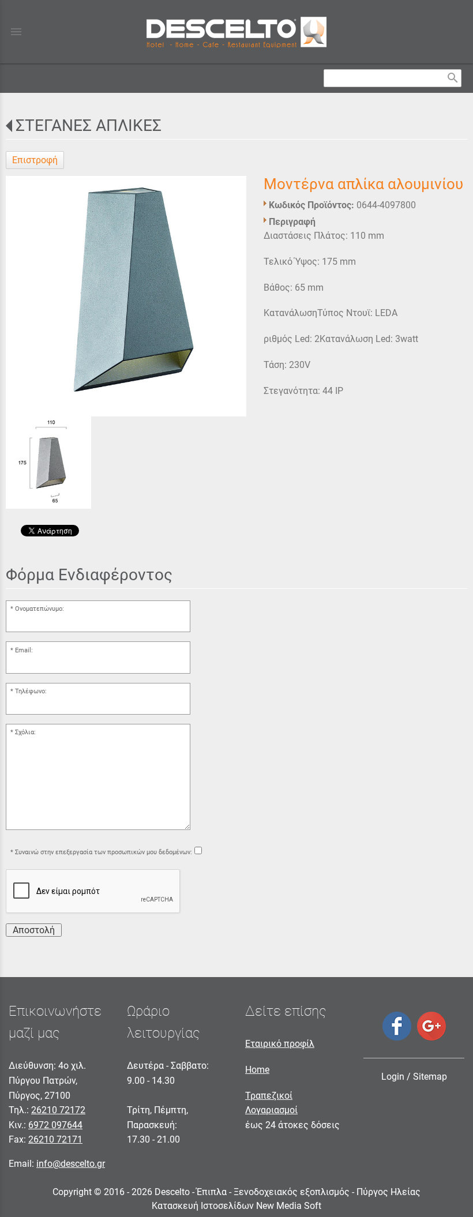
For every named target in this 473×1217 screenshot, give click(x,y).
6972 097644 (55, 1125)
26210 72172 (58, 1110)
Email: (24, 650)
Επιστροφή (35, 160)
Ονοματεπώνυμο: (39, 609)
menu (16, 32)
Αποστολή (34, 930)
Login (392, 1076)
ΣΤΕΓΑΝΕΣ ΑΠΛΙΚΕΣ (89, 125)
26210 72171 (55, 1139)
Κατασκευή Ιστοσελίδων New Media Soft (236, 1205)
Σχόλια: (25, 732)
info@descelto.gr (70, 1163)
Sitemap (430, 1076)
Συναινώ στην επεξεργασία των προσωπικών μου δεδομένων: (103, 852)
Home (257, 1069)
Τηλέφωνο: (31, 691)
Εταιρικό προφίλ (279, 1043)
